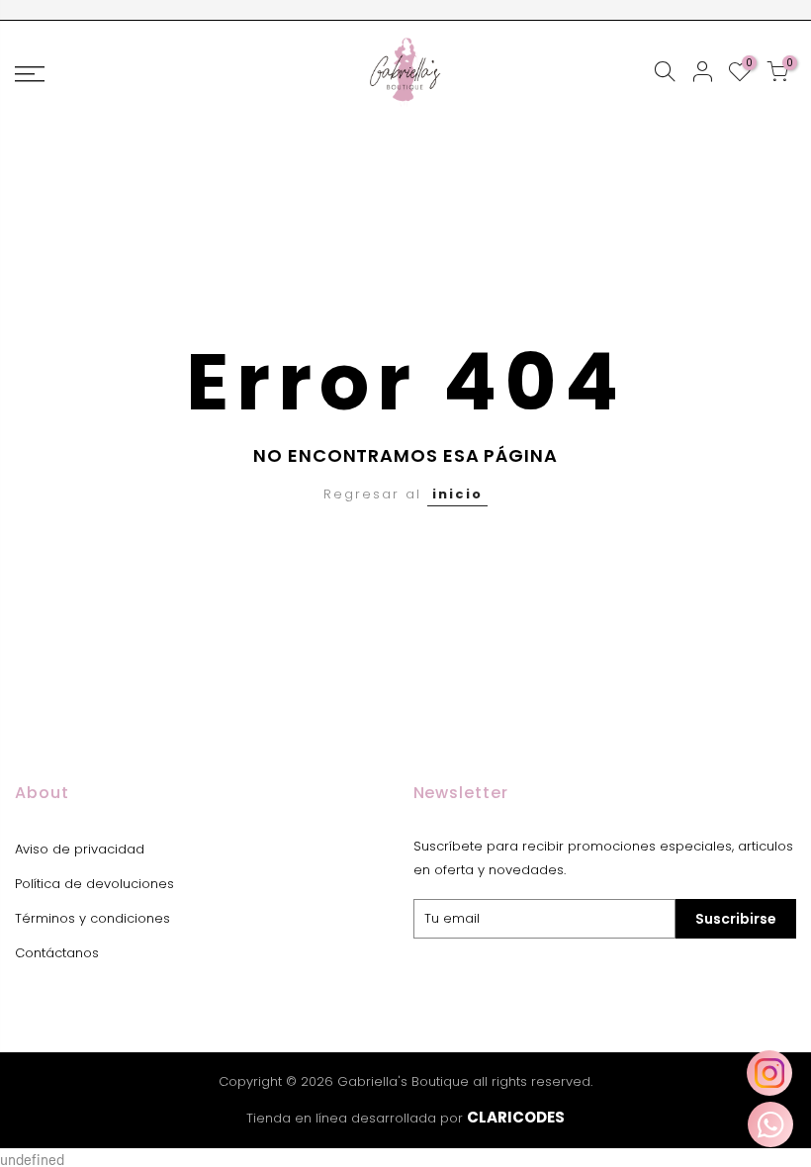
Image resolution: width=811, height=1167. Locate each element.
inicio (457, 494)
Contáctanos (57, 952)
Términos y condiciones (92, 918)
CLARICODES (516, 1117)
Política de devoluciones (94, 883)
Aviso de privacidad (79, 849)
